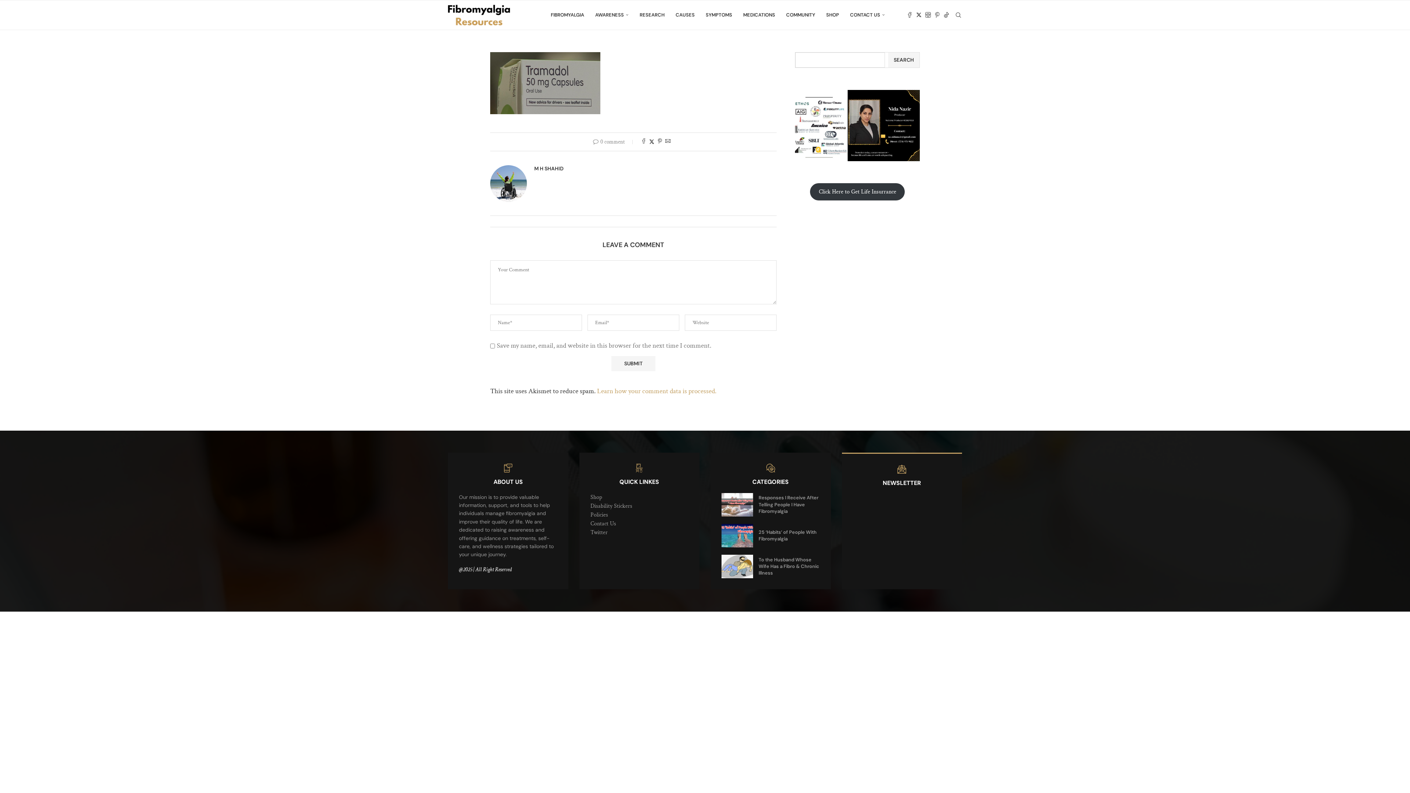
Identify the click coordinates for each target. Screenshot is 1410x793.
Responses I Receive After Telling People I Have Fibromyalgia (788, 504)
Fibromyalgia (567, 15)
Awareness (609, 15)
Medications (759, 15)
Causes (685, 15)
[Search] (958, 15)
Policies (599, 515)
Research (652, 15)
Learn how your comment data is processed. (656, 391)
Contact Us (865, 15)
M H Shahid (549, 168)
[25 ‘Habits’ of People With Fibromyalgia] (737, 535)
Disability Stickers (611, 506)
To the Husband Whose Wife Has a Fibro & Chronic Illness (789, 566)
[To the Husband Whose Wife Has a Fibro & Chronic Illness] (737, 566)
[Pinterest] (937, 15)
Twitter (599, 532)
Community (800, 15)
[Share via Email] (667, 141)
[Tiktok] (946, 15)
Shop (832, 15)
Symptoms (719, 15)
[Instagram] (928, 15)
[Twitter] (919, 15)
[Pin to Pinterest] (659, 141)
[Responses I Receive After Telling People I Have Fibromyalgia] (737, 505)
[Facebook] (909, 15)
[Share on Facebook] (643, 141)
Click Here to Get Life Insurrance (857, 192)
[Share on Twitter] (651, 141)
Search (904, 60)
